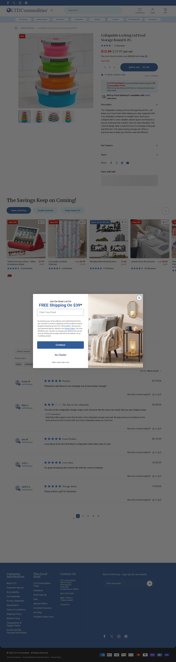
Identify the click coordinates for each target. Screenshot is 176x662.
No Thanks (60, 355)
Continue (60, 345)
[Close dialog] (139, 298)
